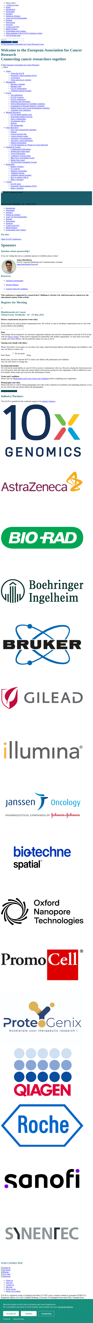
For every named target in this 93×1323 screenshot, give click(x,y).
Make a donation (17, 180)
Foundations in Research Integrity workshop (28, 106)
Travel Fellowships (18, 154)
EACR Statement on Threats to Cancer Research (29, 145)
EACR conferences (18, 99)
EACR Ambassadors (19, 89)
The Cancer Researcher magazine (23, 130)
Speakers (9, 14)
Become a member (18, 84)
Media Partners (11, 29)
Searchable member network (21, 117)
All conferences (17, 95)
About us (9, 1280)
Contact (9, 182)
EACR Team (16, 184)
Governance (15, 78)
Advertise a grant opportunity (22, 141)
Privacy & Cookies (13, 1291)
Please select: (11, 3)
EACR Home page (13, 35)
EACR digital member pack (21, 115)
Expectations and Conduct (16, 31)
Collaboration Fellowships (21, 149)
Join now (9, 1283)
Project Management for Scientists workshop (28, 104)
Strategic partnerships (19, 171)
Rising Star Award (18, 160)
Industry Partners (17, 167)
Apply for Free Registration (16, 18)
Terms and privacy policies (21, 80)
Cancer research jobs (19, 134)
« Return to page (12, 5)
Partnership (10, 164)
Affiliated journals (17, 173)
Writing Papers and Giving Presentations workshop (30, 108)
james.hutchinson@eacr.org (27, 264)
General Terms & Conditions (17, 289)
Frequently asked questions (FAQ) (24, 76)
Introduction (10, 9)
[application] (46, 1311)
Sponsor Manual (12, 285)
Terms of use (11, 1289)
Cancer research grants (19, 136)
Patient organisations (18, 143)
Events (8, 93)
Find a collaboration (18, 119)
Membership (10, 82)
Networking (10, 22)
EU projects (15, 169)
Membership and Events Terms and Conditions (31, 379)
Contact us (10, 1285)
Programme (10, 12)
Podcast (14, 123)
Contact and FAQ (12, 27)
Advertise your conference (21, 110)
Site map (9, 1287)
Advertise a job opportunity (21, 138)
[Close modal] (2, 308)
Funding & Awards (13, 147)
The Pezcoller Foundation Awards (24, 162)
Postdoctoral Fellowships (20, 151)
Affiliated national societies (21, 91)
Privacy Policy (13, 337)
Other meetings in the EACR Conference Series (24, 33)
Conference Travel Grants (20, 156)
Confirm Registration (9, 391)
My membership (17, 125)
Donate (15, 42)
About (8, 71)
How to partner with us (19, 177)
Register (9, 20)
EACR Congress (17, 97)
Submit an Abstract (13, 16)
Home (8, 7)
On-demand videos (18, 121)
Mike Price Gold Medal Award (22, 158)
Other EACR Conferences (11, 239)
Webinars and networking (20, 102)
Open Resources (12, 128)
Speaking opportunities (14, 281)
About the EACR (17, 73)
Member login (6, 42)
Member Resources (13, 112)
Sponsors (9, 25)
